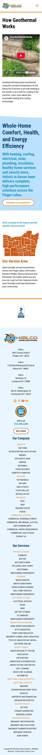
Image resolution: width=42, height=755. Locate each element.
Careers (22, 462)
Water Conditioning (22, 583)
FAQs (22, 504)
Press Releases (22, 469)
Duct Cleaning (22, 668)
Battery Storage (22, 612)
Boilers (22, 559)
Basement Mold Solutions (22, 725)
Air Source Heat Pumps (22, 566)
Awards (22, 455)
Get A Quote (21, 431)
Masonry (24, 686)
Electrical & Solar (21, 598)
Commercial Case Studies (22, 533)
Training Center (22, 508)
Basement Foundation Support (22, 728)
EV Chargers (22, 615)
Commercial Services (21, 515)
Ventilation (22, 654)
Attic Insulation (22, 629)
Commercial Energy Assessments (22, 529)
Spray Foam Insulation (22, 633)
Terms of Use (29, 751)
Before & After (22, 494)
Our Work (21, 476)
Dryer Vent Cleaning (22, 672)
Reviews (22, 483)
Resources (21, 497)
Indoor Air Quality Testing (22, 651)
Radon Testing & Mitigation (22, 665)
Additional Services (22, 682)
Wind (22, 608)
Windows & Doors (24, 714)
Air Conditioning (22, 562)
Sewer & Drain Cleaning (22, 587)
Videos (22, 511)
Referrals (22, 466)
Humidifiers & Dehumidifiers (22, 661)
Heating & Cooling (21, 552)
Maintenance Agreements (22, 573)
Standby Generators (24, 711)
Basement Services (21, 718)
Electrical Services (22, 601)
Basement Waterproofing (22, 721)
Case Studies (22, 487)
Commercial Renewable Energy (22, 519)
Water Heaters (22, 580)
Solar (22, 605)
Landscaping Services (24, 700)
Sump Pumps (22, 735)
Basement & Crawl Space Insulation (22, 636)
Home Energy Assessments (22, 626)
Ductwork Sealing (22, 644)
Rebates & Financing (21, 473)
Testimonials (22, 480)
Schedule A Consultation (18, 202)
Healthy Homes (21, 647)
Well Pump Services (22, 590)
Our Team (22, 448)
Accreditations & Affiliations (22, 451)
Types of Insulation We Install (22, 640)
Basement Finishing (22, 732)
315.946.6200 (21, 424)
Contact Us (21, 536)
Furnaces (22, 555)
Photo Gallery (22, 490)
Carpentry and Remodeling (24, 697)
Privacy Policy (19, 751)
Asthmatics (22, 675)
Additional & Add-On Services (21, 679)
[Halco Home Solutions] (12, 6)
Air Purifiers (22, 658)
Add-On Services (22, 704)
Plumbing (21, 576)
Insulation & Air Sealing (21, 622)
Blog (22, 501)
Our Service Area (22, 458)
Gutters (24, 707)
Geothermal (22, 569)
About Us (21, 444)
